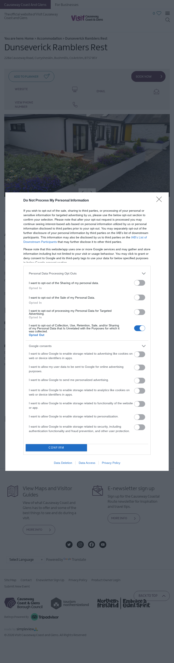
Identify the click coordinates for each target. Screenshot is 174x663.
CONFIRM (56, 447)
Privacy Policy (111, 462)
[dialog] (87, 331)
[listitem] (87, 273)
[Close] (160, 201)
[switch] (139, 283)
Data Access (87, 462)
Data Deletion (63, 462)
